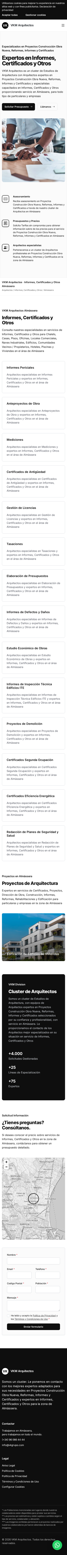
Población (41, 1283)
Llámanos (45, 106)
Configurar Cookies (13, 1486)
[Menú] (63, 25)
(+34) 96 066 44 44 (13, 1439)
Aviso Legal (8, 1465)
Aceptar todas (10, 14)
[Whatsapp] (57, 1545)
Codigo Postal (15, 1283)
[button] (33, 1198)
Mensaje (12, 1297)
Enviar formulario (33, 1326)
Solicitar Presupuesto (17, 106)
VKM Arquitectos (22, 25)
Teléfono (41, 1269)
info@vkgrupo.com (13, 1445)
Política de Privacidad (44, 1315)
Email (11, 1269)
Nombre (12, 1254)
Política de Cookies (13, 1470)
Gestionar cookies (36, 14)
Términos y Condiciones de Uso (31, 1319)
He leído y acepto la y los (34, 1317)
